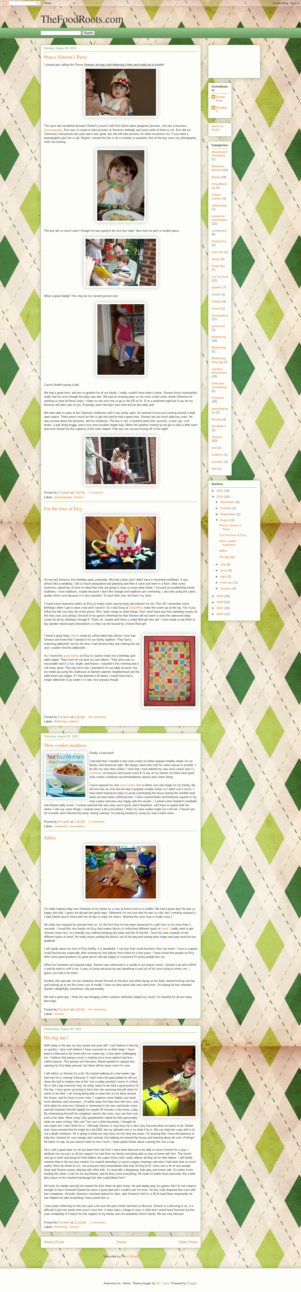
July (223, 564)
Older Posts (188, 1242)
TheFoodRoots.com (82, 18)
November (228, 502)
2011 (220, 490)
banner (75, 635)
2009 (220, 596)
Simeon (78, 497)
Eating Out (219, 241)
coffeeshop (219, 205)
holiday (216, 301)
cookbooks (61, 826)
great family (71, 655)
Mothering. (61, 1227)
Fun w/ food (220, 276)
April (223, 576)
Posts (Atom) (129, 1256)
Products (218, 397)
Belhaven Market (218, 168)
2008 (220, 602)
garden (216, 287)
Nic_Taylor (162, 1283)
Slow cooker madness (65, 745)
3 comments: (97, 821)
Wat (214, 468)
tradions (74, 721)
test (214, 447)
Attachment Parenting (219, 153)
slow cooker (127, 785)
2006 (220, 614)
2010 (220, 496)
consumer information (219, 218)
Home (121, 1242)
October (226, 508)
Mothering (60, 721)
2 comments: (98, 1222)
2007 (220, 608)
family (216, 259)
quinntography (63, 497)
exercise (217, 252)
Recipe (216, 419)
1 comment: (97, 492)
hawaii (216, 294)
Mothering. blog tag (219, 360)
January (226, 588)
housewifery (77, 826)
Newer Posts (54, 1242)
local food (218, 326)
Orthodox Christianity (219, 385)
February (227, 582)
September (228, 514)
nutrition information (219, 371)
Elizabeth (221, 109)
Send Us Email (217, 128)
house (216, 308)
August (225, 520)
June (224, 570)
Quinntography (53, 130)
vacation (217, 461)
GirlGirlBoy (136, 607)
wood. (165, 928)
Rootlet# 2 (219, 426)
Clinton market (216, 196)
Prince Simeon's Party (65, 57)
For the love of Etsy (63, 508)
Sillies (50, 837)
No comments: (98, 717)
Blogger (192, 1283)
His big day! (56, 1037)
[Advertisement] (225, 60)
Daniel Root (220, 98)
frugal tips (218, 266)
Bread (216, 177)
